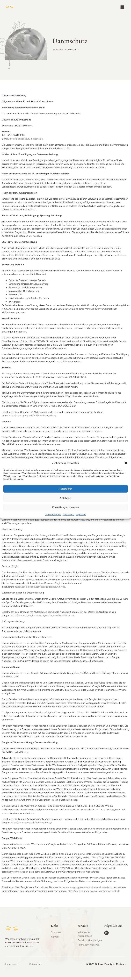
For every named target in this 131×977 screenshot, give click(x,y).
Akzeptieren (65, 488)
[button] (126, 463)
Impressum (81, 514)
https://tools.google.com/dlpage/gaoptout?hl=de (39, 586)
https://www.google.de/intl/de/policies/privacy (32, 415)
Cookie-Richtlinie (53, 514)
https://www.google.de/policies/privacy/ (31, 822)
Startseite (58, 49)
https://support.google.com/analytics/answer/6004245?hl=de (42, 615)
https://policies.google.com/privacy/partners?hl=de (94, 891)
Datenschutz (68, 514)
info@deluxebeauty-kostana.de (26, 138)
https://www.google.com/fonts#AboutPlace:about (85, 887)
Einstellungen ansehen (65, 507)
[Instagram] (106, 933)
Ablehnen (65, 498)
